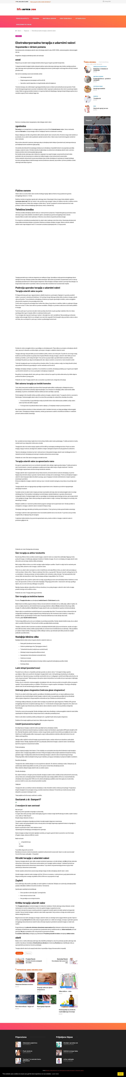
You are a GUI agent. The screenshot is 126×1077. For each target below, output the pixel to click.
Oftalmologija (80, 18)
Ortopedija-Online (43, 983)
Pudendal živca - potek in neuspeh (102, 79)
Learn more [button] (55, 1074)
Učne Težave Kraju (66, 18)
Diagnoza (26, 30)
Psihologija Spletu (22, 18)
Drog (94, 106)
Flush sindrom (27, 1051)
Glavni (19, 30)
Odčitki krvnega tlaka (70, 1051)
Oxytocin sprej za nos (100, 108)
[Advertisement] (46, 108)
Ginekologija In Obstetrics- (100, 66)
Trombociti (97, 98)
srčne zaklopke (68, 1059)
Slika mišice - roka (65, 991)
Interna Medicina (22, 1002)
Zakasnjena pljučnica (30, 1043)
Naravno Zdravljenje (66, 1005)
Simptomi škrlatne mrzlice (24, 984)
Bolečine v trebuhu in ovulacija (100, 69)
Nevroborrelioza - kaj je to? (24, 1006)
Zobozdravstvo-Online (23, 24)
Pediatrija (20, 980)
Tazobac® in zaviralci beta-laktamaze (32, 1060)
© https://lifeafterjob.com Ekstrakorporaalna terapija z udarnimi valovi (64, 1070)
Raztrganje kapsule (43, 1006)
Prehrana (36, 18)
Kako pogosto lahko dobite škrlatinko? (40, 2)
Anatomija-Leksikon (49, 18)
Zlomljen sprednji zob (70, 1043)
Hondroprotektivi (99, 88)
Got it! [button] (120, 1074)
